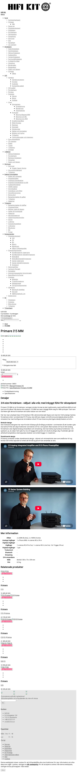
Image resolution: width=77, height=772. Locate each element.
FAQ (6, 757)
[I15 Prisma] (10, 595)
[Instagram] (26, 691)
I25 (2, 685)
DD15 (3, 661)
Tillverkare (8, 308)
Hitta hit (7, 746)
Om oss (7, 744)
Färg (4, 360)
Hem (6, 324)
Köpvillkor (8, 748)
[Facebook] (14, 691)
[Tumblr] (26, 694)
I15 (2, 589)
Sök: (2, 320)
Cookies (7, 759)
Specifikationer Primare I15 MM (20, 388)
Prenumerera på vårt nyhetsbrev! (13, 696)
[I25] (5, 667)
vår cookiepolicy (32, 764)
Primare (4, 585)
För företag (8, 753)
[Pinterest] (14, 694)
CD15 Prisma (6, 637)
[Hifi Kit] (2, 693)
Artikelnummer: (6, 384)
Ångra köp (8, 751)
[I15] (5, 571)
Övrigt (3, 740)
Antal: (3, 372)
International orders (12, 755)
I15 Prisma (5, 613)
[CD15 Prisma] (11, 619)
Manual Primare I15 (16, 386)
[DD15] (6, 643)
